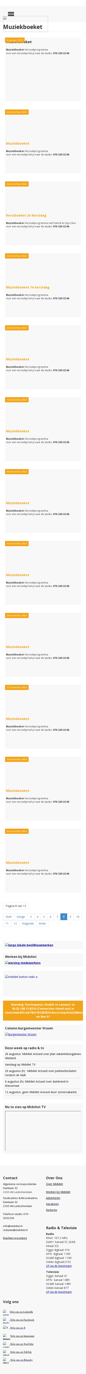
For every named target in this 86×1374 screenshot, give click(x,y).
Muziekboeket (17, 143)
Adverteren (53, 1198)
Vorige (21, 917)
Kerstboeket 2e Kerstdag (26, 215)
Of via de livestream (59, 1266)
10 (77, 917)
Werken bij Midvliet (58, 1192)
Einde (42, 923)
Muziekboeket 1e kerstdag (28, 287)
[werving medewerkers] (23, 962)
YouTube (29, 1343)
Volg (13, 1343)
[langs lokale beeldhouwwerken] (29, 945)
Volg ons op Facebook (21, 1319)
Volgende (28, 923)
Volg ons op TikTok (21, 1351)
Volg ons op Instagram (22, 1335)
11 (7, 923)
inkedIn (21, 1311)
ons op (19, 1343)
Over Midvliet (54, 1184)
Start (9, 917)
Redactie (51, 1210)
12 (15, 923)
